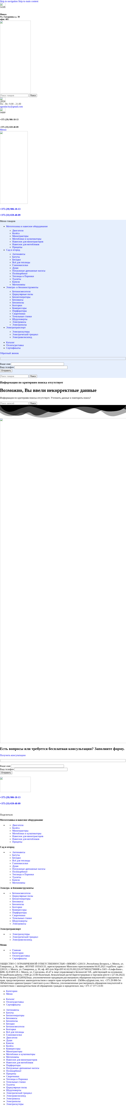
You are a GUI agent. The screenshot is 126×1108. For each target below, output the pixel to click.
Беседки (16, 259)
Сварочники (18, 313)
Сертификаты (19, 958)
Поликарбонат (20, 273)
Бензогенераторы (21, 297)
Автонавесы (18, 254)
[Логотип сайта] (15, 92)
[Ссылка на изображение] (15, 791)
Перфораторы (19, 311)
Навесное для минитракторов (27, 241)
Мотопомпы (18, 284)
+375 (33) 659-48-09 (9, 127)
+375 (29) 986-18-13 (9, 119)
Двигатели (18, 230)
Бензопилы (18, 302)
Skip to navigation (9, 1)
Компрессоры (19, 308)
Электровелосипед (22, 337)
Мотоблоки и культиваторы (26, 239)
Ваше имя (5, 364)
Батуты (16, 257)
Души (15, 268)
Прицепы (17, 247)
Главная (16, 950)
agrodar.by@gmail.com (11, 106)
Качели (16, 281)
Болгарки (17, 305)
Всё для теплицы (21, 262)
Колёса (16, 233)
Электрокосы (19, 322)
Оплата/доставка (21, 955)
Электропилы (19, 324)
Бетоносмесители (21, 291)
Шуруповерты (19, 319)
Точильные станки (22, 316)
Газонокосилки (20, 265)
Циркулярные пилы (22, 294)
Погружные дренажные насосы (28, 270)
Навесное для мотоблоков (25, 244)
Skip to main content (28, 1)
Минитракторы (20, 236)
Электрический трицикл (25, 334)
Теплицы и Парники (23, 276)
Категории (18, 953)
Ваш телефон (7, 367)
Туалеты (16, 279)
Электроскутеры (21, 331)
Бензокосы (17, 299)
